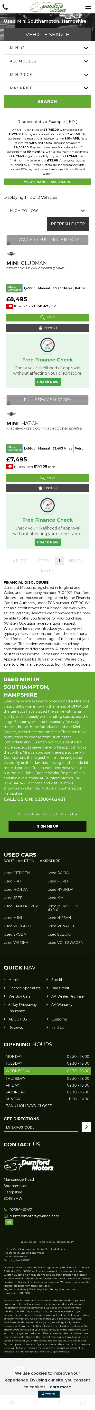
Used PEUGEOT (17, 926)
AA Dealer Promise (67, 996)
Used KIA (55, 898)
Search (47, 101)
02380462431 (20, 1210)
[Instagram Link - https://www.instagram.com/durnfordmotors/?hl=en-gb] (9, 1222)
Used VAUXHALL (18, 942)
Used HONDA (16, 889)
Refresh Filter (68, 224)
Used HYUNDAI (61, 889)
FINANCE (50, 327)
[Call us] (5, 8)
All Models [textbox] (23, 61)
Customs (59, 1019)
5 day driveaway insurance (23, 1007)
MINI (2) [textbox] (18, 48)
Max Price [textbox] (21, 88)
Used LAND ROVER (21, 906)
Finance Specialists (24, 988)
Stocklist (58, 980)
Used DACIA (58, 873)
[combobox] (47, 48)
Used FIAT (12, 881)
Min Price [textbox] (21, 74)
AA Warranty (62, 1004)
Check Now (47, 382)
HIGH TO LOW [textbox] (24, 211)
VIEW (50, 317)
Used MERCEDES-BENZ (63, 908)
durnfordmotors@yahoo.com (34, 1216)
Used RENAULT (61, 926)
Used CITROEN (17, 873)
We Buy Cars (19, 996)
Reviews (16, 1027)
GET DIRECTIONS (21, 1119)
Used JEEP (13, 898)
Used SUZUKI (59, 934)
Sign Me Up (47, 826)
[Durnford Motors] (29, 1169)
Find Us (57, 1027)
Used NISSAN (59, 918)
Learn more (59, 1387)
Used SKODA (15, 934)
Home (14, 980)
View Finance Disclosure (47, 182)
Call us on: (34, 799)
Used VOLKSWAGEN (66, 942)
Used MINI (13, 918)
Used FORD (58, 881)
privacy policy (65, 1241)
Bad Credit (60, 988)
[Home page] (47, 6)
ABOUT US (18, 1019)
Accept (49, 1394)
